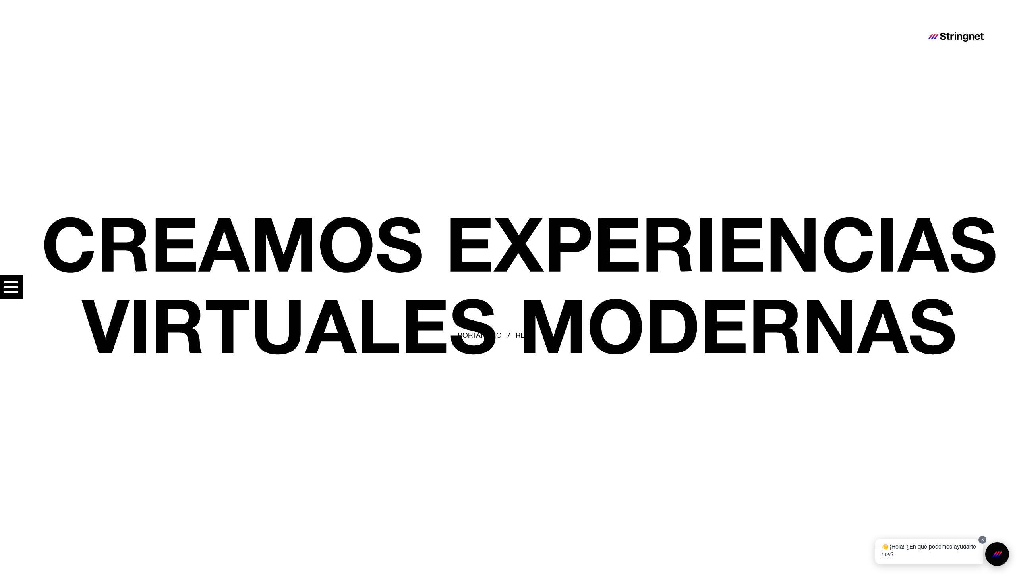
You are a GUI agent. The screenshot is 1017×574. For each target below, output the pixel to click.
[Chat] (997, 554)
